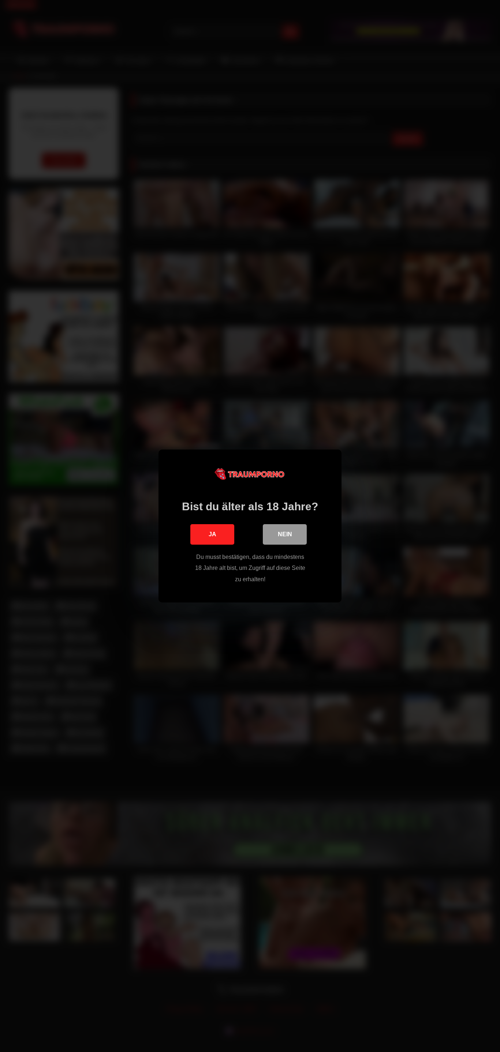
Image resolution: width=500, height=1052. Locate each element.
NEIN (285, 534)
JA (212, 534)
